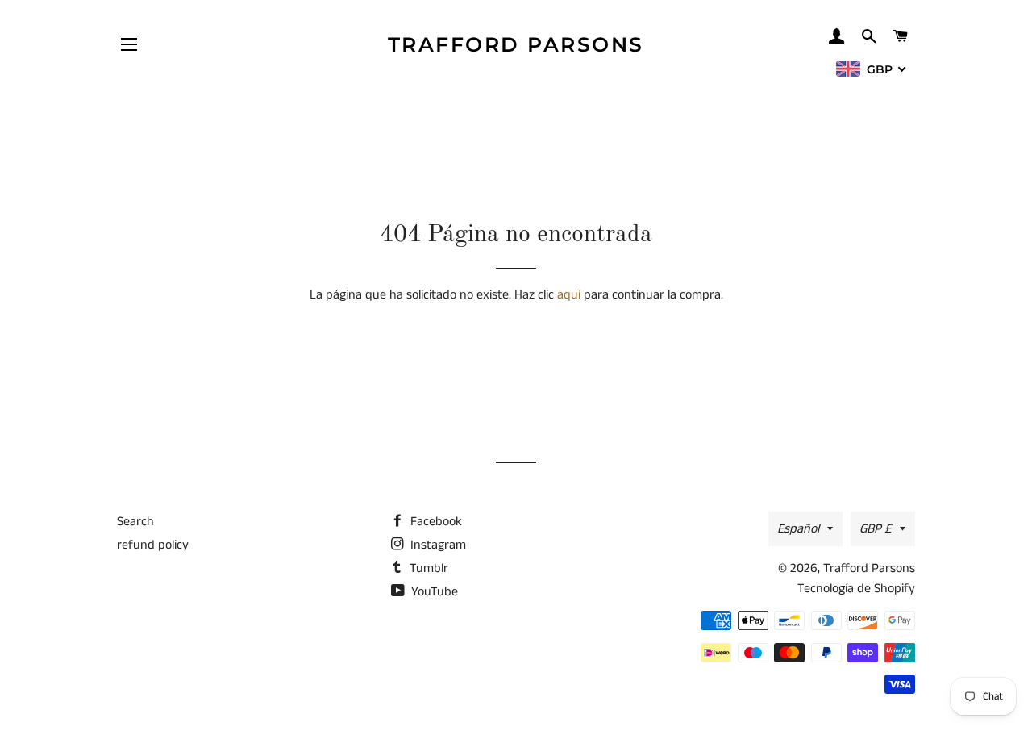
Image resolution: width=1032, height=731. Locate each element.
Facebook (434, 521)
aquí (568, 295)
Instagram (436, 545)
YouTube (433, 592)
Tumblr (427, 568)
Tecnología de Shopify (856, 588)
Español (798, 529)
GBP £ (875, 529)
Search (135, 521)
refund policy (153, 545)
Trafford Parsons (516, 44)
